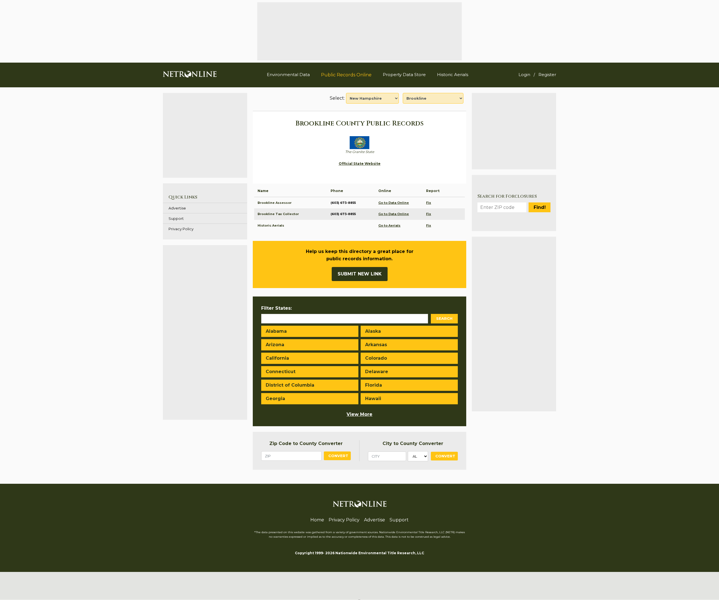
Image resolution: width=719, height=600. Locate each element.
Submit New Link (360, 274)
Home (317, 520)
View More (359, 414)
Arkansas (376, 344)
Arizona (275, 344)
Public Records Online (346, 74)
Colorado (376, 358)
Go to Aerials (389, 225)
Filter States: (276, 308)
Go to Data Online (393, 203)
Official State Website (360, 163)
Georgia (275, 398)
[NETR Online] (190, 73)
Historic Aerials (452, 74)
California (277, 358)
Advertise (177, 208)
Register (547, 74)
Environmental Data (288, 74)
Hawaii (373, 398)
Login (524, 74)
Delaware (376, 371)
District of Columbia (290, 385)
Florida (373, 385)
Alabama (276, 331)
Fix (428, 203)
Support (176, 218)
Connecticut (280, 371)
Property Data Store (404, 74)
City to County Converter (413, 443)
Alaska (373, 331)
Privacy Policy (181, 229)
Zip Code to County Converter (306, 443)
